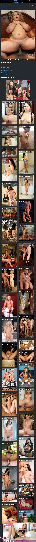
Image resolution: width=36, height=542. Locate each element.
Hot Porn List (17, 1)
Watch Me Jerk (5, 69)
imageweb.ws (6, 6)
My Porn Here (5, 67)
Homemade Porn (27, 1)
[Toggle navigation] (32, 5)
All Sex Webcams (7, 1)
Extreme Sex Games (18, 2)
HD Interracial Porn (6, 70)
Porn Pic (3, 72)
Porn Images (4, 74)
